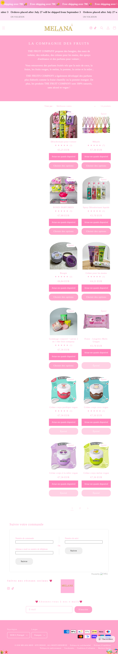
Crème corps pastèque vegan (64, 407)
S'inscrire (83, 609)
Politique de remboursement (50, 648)
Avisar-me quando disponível (63, 157)
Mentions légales (104, 648)
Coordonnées (69, 648)
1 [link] (72, 508)
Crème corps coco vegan (96, 407)
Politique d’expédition (102, 645)
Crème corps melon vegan (96, 473)
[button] (3, 28)
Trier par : (49, 106)
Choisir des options (64, 166)
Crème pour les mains (96, 273)
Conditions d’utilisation (86, 648)
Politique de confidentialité (80, 645)
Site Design (40, 645)
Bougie (63, 273)
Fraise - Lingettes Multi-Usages (96, 340)
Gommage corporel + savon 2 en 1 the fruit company (63, 340)
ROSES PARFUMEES (63, 207)
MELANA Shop (27, 645)
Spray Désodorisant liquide (96, 207)
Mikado (96, 142)
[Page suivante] (87, 508)
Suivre (24, 561)
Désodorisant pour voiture (63, 142)
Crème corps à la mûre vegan (63, 473)
